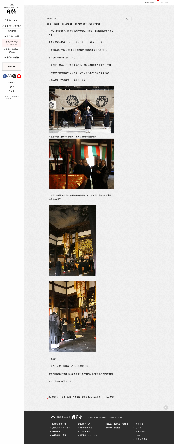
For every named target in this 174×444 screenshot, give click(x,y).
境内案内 (12, 31)
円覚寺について (11, 20)
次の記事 (110, 397)
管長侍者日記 (86, 428)
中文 (166, 3)
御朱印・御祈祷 (11, 57)
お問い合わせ (150, 3)
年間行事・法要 (11, 36)
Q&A (12, 87)
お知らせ (12, 82)
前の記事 (52, 397)
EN (162, 3)
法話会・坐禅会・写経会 (12, 50)
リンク (12, 91)
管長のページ (12, 43)
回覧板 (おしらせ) (89, 435)
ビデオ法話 (85, 431)
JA (158, 3)
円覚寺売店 (141, 431)
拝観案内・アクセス (11, 26)
